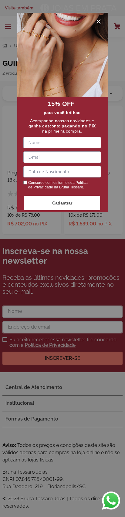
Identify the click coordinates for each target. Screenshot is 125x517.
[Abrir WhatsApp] (111, 501)
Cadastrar (62, 203)
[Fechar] (98, 21)
